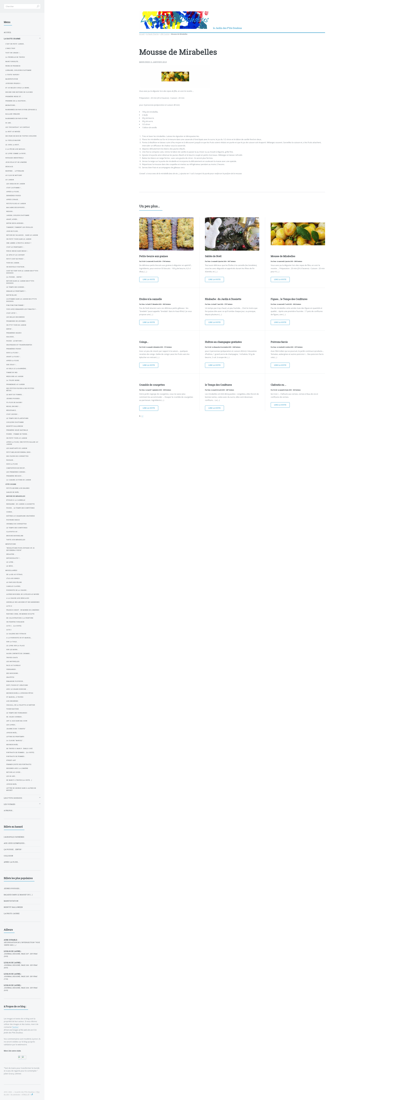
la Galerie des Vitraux (16, 634)
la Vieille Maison (12, 140)
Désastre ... (11, 554)
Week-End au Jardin (14, 376)
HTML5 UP (25, 1094)
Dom (208, 261)
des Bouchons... (12, 673)
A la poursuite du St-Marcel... (19, 638)
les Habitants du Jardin (16, 448)
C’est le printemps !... (15, 247)
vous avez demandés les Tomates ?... (21, 309)
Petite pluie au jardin (16, 203)
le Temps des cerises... (15, 287)
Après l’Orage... (12, 199)
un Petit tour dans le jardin (18, 239)
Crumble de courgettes (16, 524)
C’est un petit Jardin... (15, 44)
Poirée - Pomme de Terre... (17, 434)
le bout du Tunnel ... (15, 394)
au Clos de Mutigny (13, 175)
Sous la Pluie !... (13, 353)
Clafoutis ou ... (12, 532)
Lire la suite (149, 279)
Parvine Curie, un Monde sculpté (20, 614)
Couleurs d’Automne (15, 422)
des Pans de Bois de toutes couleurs (21, 136)
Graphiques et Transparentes (19, 345)
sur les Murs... (12, 649)
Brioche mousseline (14, 536)
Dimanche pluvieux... (15, 681)
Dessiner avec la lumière (17, 768)
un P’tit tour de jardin (16, 325)
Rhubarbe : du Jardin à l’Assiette (20, 504)
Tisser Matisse (12, 709)
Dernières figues (13, 195)
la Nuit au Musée (12, 131)
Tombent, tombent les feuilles (19, 227)
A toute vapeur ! (12, 74)
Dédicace (9, 166)
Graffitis (10, 677)
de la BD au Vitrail (14, 574)
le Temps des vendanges (16, 713)
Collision (8, 856)
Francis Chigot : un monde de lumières (22, 610)
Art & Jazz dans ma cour (16, 721)
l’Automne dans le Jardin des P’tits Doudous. (21, 300)
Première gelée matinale (17, 430)
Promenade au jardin (15, 384)
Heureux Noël (12, 744)
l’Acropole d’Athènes (14, 837)
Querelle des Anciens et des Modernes (22, 602)
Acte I (8, 630)
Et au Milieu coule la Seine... (17, 88)
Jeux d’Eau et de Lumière (16, 162)
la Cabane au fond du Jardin (18, 480)
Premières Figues (13, 349)
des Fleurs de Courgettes (17, 456)
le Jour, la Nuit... (12, 145)
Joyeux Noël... (12, 732)
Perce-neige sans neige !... (17, 251)
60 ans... (8, 123)
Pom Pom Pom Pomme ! (15, 305)
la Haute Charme (152, 34)
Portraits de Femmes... (16, 756)
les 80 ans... (11, 776)
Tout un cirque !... (13, 53)
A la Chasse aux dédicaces (17, 598)
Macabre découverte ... (16, 207)
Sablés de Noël (12, 492)
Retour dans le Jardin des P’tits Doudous (20, 282)
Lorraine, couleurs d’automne (18, 70)
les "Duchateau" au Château (17, 127)
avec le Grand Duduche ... (17, 689)
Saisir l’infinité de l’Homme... (18, 653)
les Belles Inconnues (15, 317)
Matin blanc (11, 295)
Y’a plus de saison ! (14, 402)
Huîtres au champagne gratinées (20, 516)
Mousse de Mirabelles (15, 496)
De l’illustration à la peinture (19, 618)
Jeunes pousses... (13, 398)
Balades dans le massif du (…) (18, 895)
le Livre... (10, 562)
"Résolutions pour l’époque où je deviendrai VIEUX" (20, 549)
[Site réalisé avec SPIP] (32, 1094)
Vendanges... (11, 669)
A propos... (9, 810)
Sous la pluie (12, 464)
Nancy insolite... (12, 61)
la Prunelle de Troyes (15, 57)
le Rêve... (10, 566)
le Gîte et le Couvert (15, 255)
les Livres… (11, 725)
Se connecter (15, 1094)
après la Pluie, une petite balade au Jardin (22, 443)
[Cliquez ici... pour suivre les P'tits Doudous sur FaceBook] (20, 1058)
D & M (143, 261)
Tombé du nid (11, 372)
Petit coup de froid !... (15, 259)
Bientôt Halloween (14, 426)
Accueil (141, 34)
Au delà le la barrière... (16, 368)
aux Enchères (12, 701)
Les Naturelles (12, 661)
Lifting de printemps (15, 736)
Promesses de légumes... (16, 321)
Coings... (9, 512)
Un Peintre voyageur (15, 622)
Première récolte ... (14, 476)
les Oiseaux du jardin (15, 184)
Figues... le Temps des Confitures (20, 508)
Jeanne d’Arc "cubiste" (16, 729)
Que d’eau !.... (11, 364)
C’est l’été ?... (12, 313)
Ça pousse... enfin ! (14, 277)
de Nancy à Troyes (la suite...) (19, 780)
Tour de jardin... (13, 263)
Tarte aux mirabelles (15, 539)
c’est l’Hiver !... (12, 414)
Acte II (9, 606)
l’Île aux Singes (13, 578)
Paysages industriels (14, 158)
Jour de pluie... (12, 231)
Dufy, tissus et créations (17, 685)
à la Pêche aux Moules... (15, 149)
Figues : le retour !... (15, 341)
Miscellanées (11, 570)
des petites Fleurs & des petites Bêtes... (20, 389)
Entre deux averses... (15, 223)
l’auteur (15, 1027)
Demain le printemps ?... (16, 291)
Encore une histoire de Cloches (19, 92)
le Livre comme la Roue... (16, 153)
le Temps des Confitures (16, 528)
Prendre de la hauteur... (16, 101)
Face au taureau (13, 665)
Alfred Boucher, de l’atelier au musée (22, 594)
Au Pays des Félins (14, 582)
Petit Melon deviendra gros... (19, 452)
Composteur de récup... (16, 468)
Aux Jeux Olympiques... (15, 843)
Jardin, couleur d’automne (17, 215)
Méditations (10, 544)
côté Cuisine (164, 34)
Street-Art (11, 760)
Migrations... (10, 105)
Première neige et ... (14, 96)
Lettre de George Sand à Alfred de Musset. (21, 789)
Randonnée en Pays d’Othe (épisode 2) (21, 109)
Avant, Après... (12, 219)
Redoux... (10, 211)
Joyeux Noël (11, 784)
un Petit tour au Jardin (16, 438)
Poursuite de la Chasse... (17, 590)
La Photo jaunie (12, 913)
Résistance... (11, 410)
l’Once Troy (10, 48)
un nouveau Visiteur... (16, 267)
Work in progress (12, 66)
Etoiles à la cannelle (15, 500)
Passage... (10, 460)
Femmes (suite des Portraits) (18, 764)
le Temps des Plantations (17, 418)
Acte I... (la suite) (13, 626)
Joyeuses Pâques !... (13, 83)
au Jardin (9, 180)
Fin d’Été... (10, 337)
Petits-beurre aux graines (17, 488)
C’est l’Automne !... (14, 188)
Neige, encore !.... (13, 406)
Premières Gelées (13, 333)
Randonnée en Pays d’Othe (16, 118)
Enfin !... (9, 329)
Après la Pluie (12, 360)
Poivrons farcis (13, 520)
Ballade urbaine (12, 114)
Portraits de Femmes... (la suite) (20, 752)
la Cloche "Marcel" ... (15, 740)
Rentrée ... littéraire (14, 171)
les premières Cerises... (16, 472)
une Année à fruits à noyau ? (18, 243)
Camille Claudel (13, 586)
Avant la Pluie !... (13, 356)
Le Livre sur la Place (15, 645)
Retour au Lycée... (14, 772)
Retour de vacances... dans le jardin (22, 235)
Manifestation (11, 79)
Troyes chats (12, 657)
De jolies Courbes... (14, 717)
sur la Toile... (12, 642)
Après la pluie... (13, 191)
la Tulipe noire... (13, 380)
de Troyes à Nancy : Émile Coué (19, 748)
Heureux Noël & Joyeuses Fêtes (19, 693)
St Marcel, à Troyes (14, 697)
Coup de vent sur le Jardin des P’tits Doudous (22, 272)
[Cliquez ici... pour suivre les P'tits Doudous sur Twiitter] (24, 1058)
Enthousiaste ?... (13, 558)
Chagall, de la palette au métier (20, 705)
